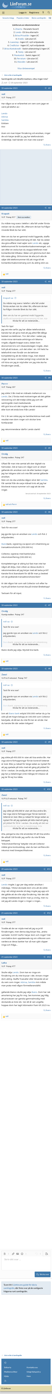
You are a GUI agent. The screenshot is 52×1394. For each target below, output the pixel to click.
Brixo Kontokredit (12, 48)
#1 (49, 88)
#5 (49, 448)
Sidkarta (7, 1367)
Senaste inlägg (8, 18)
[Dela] (45, 88)
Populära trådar (23, 18)
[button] (4, 1254)
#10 (49, 789)
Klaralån (21, 62)
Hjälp (6, 1376)
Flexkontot (19, 55)
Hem (29, 1376)
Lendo (18, 32)
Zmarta (18, 29)
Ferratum (21, 58)
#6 (49, 512)
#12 (49, 913)
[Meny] (3, 12)
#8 (49, 668)
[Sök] (48, 12)
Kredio (21, 39)
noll (5, 82)
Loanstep (14, 42)
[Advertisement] (26, 176)
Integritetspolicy (34, 1372)
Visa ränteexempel (26, 68)
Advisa (4, 116)
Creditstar (14, 45)
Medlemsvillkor (10, 1372)
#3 (49, 281)
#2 (49, 208)
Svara (48, 144)
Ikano (4, 543)
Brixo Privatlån (22, 35)
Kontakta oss (32, 1367)
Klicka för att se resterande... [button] (26, 320)
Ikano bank (14, 713)
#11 (49, 869)
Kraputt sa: (8, 298)
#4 (49, 378)
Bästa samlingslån (39, 18)
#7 (49, 605)
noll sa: (6, 621)
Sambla (4, 120)
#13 (49, 957)
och (11, 504)
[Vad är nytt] (43, 12)
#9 (49, 742)
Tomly (20, 52)
